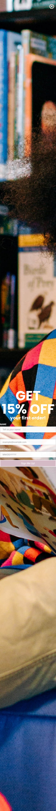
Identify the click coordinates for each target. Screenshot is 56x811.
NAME (3, 424)
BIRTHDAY (5, 449)
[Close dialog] (52, 6)
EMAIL (3, 437)
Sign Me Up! (28, 463)
